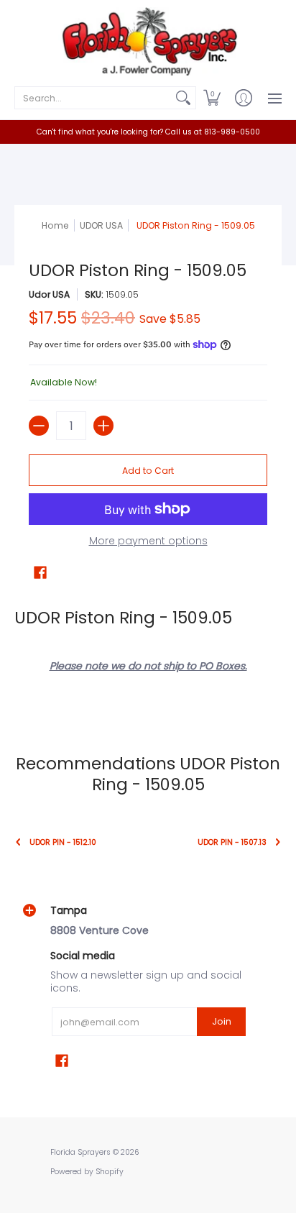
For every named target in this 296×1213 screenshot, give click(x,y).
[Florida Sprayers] (148, 41)
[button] (212, 97)
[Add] (103, 426)
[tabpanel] (148, 655)
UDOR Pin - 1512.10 (62, 842)
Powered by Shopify (87, 1171)
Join (221, 1021)
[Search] (183, 98)
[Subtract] (39, 426)
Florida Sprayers (80, 1152)
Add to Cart (148, 470)
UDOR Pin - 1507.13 (232, 842)
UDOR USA (101, 225)
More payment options (148, 541)
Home (55, 225)
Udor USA (49, 294)
